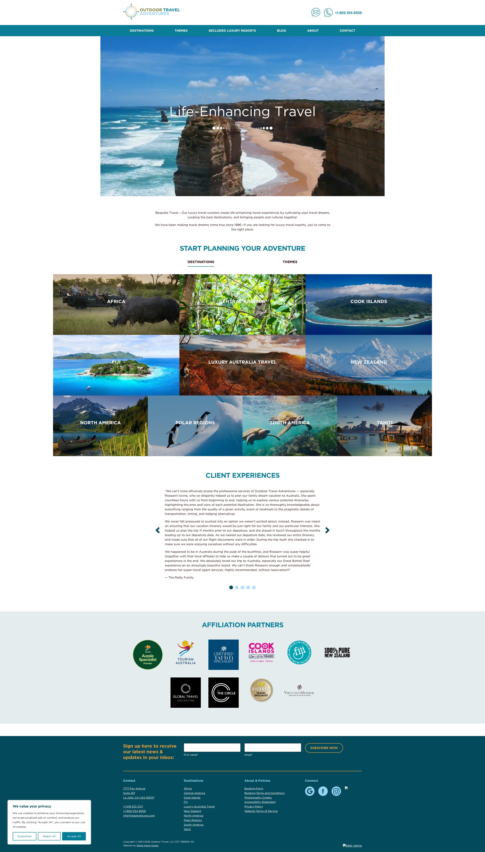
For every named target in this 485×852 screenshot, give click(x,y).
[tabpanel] (242, 535)
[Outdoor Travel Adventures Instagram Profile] (336, 791)
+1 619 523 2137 (133, 806)
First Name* (191, 754)
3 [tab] (242, 587)
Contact (347, 30)
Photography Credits (258, 797)
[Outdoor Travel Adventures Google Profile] (309, 791)
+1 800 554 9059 (348, 12)
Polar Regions (195, 422)
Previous (157, 530)
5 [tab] (254, 587)
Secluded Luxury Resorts (232, 30)
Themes (181, 30)
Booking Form (253, 788)
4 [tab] (248, 587)
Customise (24, 836)
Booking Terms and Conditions (264, 793)
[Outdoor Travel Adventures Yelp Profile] (349, 787)
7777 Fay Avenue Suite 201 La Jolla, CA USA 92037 (138, 793)
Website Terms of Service (261, 811)
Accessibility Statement (260, 801)
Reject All (49, 836)
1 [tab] (231, 587)
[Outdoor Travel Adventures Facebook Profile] (323, 791)
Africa (116, 301)
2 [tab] (237, 587)
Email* (248, 754)
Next (327, 530)
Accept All (74, 836)
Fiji (116, 362)
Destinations (142, 30)
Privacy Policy (253, 806)
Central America (242, 301)
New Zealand (368, 362)
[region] (49, 822)
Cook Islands (368, 301)
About (313, 30)
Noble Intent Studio (148, 845)
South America (290, 422)
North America (100, 422)
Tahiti (385, 422)
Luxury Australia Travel (242, 362)
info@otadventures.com (139, 815)
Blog (281, 30)
